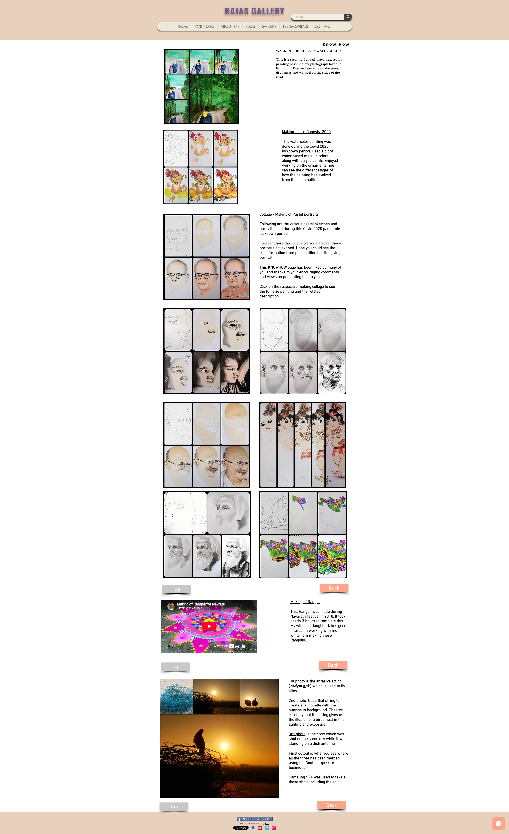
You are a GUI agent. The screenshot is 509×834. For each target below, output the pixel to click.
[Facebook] (253, 828)
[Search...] (348, 17)
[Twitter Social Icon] (267, 828)
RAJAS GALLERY (255, 10)
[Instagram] (274, 828)
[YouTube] (260, 828)
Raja (267, 823)
